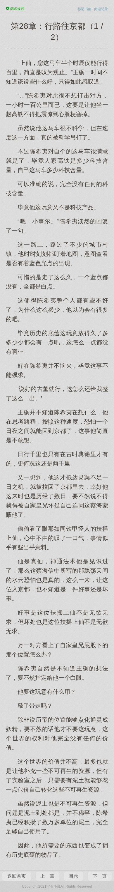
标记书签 (84, 9)
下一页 (100, 876)
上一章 (47, 876)
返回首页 (16, 876)
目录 (73, 876)
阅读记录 (101, 9)
